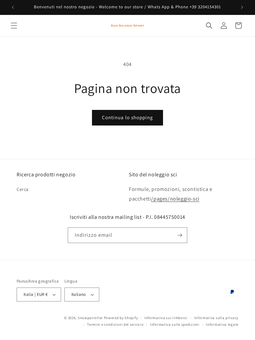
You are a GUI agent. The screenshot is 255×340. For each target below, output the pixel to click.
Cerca (23, 189)
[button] (14, 25)
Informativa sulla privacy (216, 317)
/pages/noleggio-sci (175, 198)
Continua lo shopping (127, 117)
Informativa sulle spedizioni (175, 324)
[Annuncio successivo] (242, 7)
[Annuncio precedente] (13, 7)
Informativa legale (222, 324)
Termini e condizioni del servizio (115, 324)
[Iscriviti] (179, 235)
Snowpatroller (90, 317)
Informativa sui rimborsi (166, 317)
